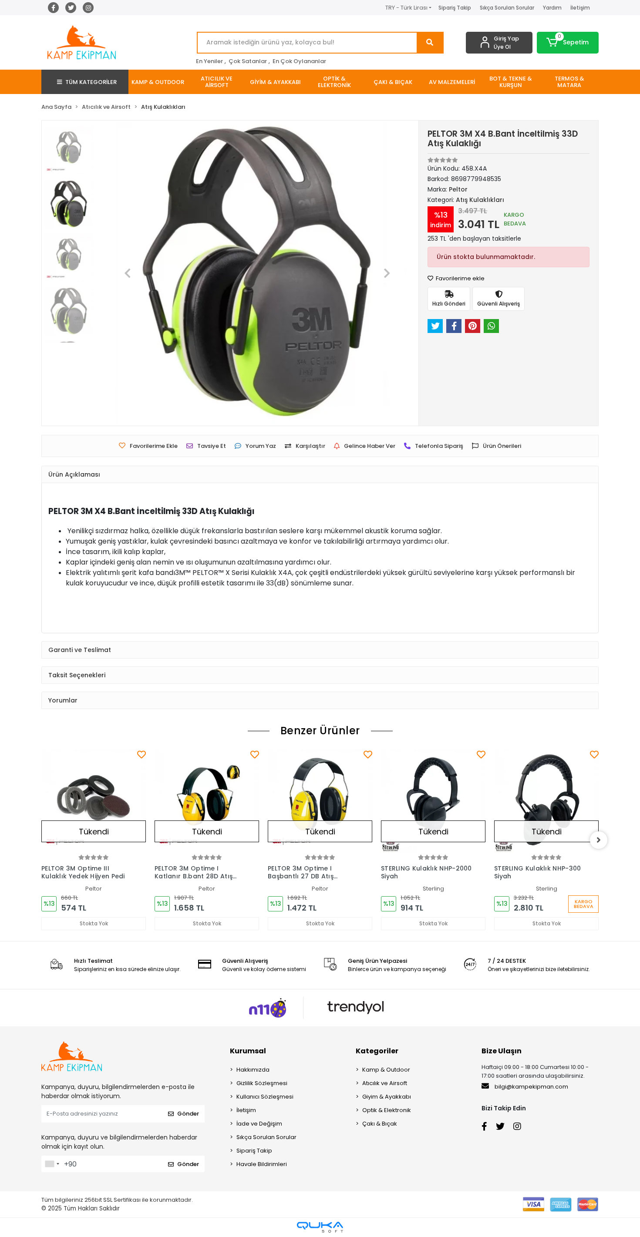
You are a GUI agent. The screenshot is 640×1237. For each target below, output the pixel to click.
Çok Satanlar (248, 61)
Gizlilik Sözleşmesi (261, 1083)
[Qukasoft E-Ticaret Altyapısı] (320, 1227)
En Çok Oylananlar (299, 61)
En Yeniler (209, 61)
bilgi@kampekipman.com (530, 1086)
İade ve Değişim (259, 1123)
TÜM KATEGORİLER (91, 82)
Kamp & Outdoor (386, 1070)
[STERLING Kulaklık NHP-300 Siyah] (546, 800)
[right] (598, 840)
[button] (568, 43)
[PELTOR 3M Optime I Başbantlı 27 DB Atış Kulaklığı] (320, 800)
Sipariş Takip (454, 7)
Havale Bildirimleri (261, 1164)
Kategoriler (377, 1051)
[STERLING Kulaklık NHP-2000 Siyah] (433, 800)
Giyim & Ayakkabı (386, 1096)
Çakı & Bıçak (379, 1123)
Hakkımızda (252, 1070)
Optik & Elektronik (386, 1110)
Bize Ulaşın (502, 1051)
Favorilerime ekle (460, 278)
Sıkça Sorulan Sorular (507, 7)
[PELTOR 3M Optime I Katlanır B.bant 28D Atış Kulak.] (207, 800)
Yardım (552, 7)
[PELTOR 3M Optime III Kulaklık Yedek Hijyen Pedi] (93, 800)
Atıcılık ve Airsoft (384, 1083)
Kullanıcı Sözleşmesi (264, 1096)
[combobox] (52, 1164)
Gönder (188, 1113)
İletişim (580, 7)
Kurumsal (248, 1051)
